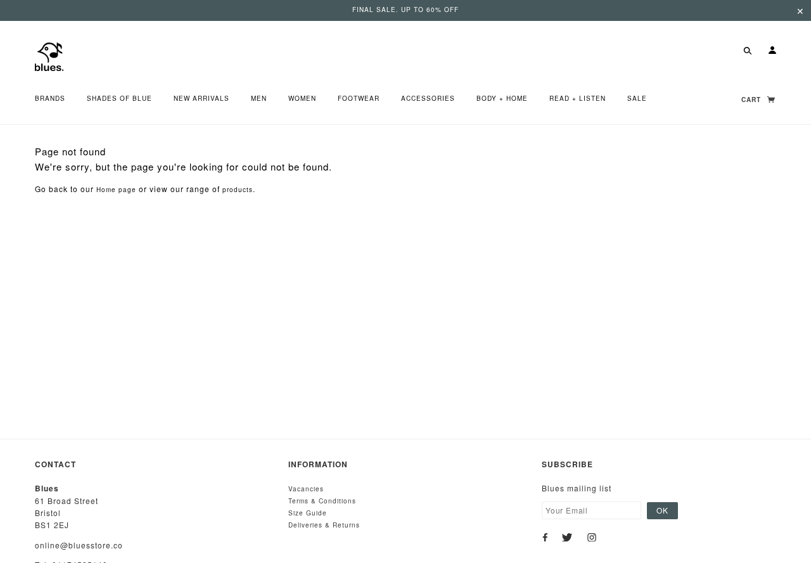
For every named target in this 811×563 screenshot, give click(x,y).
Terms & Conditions (322, 500)
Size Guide (307, 512)
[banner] (49, 55)
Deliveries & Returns (324, 525)
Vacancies (306, 488)
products (237, 189)
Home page (116, 189)
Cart (752, 99)
